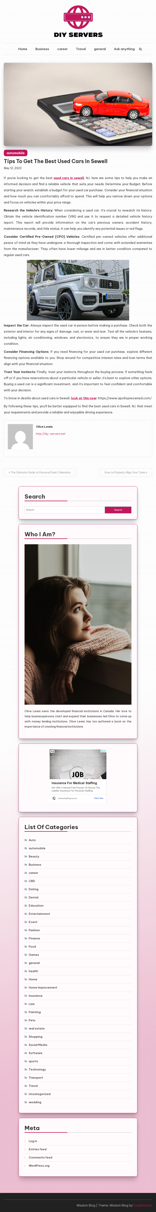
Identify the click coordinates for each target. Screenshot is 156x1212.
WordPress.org (39, 1165)
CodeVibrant (142, 1205)
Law (32, 1004)
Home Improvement (43, 987)
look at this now (83, 398)
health (33, 971)
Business (42, 49)
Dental (33, 897)
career (62, 49)
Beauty (34, 856)
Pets (32, 1020)
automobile (16, 153)
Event (33, 922)
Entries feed (38, 1149)
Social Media (38, 1045)
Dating (33, 889)
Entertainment (39, 914)
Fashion (34, 930)
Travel (81, 49)
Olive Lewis (44, 426)
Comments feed (40, 1157)
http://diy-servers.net (50, 433)
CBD (32, 881)
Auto (32, 840)
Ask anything (124, 49)
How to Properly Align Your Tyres (125, 472)
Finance (34, 938)
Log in (33, 1141)
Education (36, 905)
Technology (37, 1069)
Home (22, 49)
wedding (35, 1102)
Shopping (35, 1036)
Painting (35, 1012)
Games (34, 955)
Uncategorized (40, 1094)
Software (35, 1053)
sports (33, 1061)
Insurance (36, 995)
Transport (36, 1077)
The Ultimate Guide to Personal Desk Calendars (41, 472)
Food (32, 946)
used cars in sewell (69, 178)
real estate (37, 1028)
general (100, 49)
